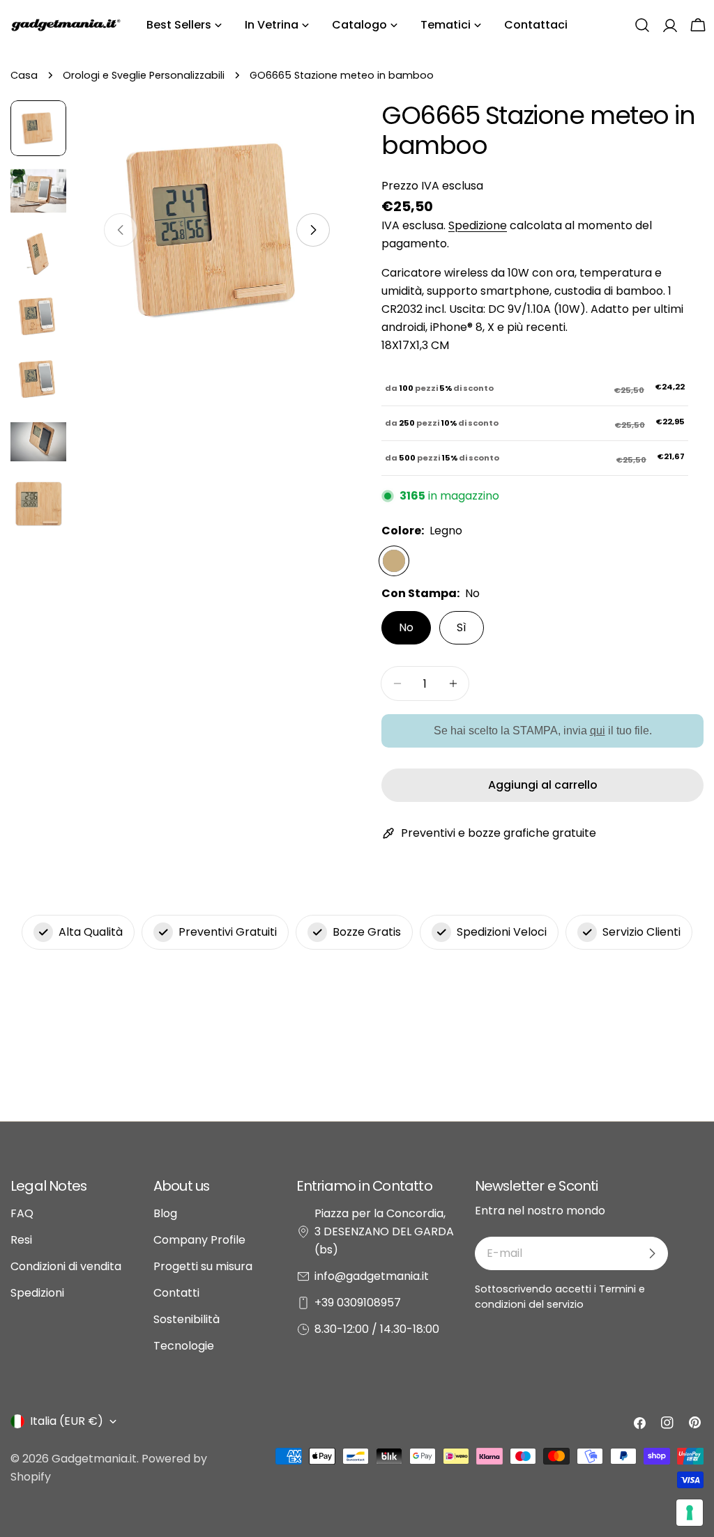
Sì (461, 627)
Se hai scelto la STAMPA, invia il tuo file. (543, 730)
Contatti (176, 1293)
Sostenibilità (186, 1319)
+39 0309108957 (357, 1303)
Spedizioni (37, 1293)
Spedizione (477, 225)
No (406, 627)
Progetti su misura (202, 1266)
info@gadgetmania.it (371, 1276)
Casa (24, 75)
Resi (21, 1240)
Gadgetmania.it (94, 1459)
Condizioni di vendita (65, 1266)
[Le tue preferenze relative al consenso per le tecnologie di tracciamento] (689, 1512)
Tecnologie (183, 1346)
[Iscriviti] (652, 1253)
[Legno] (394, 560)
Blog (165, 1213)
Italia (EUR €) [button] (66, 1421)
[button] (642, 25)
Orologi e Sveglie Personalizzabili (144, 75)
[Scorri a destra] (313, 230)
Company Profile (199, 1240)
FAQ (21, 1213)
